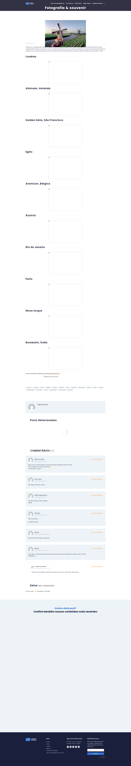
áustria (42, 387)
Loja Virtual (69, 3)
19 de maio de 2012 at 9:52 (40, 497)
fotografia (74, 387)
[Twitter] (28, 393)
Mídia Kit (48, 748)
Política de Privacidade (52, 750)
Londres (100, 387)
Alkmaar (29, 387)
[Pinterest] (30, 393)
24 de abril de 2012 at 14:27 (40, 461)
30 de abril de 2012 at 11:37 (40, 481)
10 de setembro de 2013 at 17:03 (43, 568)
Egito (68, 387)
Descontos (78, 3)
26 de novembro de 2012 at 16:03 (41, 534)
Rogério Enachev (34, 645)
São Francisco (62, 390)
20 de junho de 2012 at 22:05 (40, 515)
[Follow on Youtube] (68, 747)
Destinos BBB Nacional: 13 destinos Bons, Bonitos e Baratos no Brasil (52, 644)
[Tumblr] (32, 393)
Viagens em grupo (97, 3)
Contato (48, 746)
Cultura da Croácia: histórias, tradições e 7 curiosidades (49, 680)
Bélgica (48, 387)
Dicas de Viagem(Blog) (57, 3)
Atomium (36, 387)
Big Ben (54, 387)
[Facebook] (26, 393)
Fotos (47, 744)
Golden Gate (81, 387)
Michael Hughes (30, 390)
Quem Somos (87, 3)
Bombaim (61, 387)
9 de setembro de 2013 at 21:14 (41, 550)
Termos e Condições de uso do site (54, 752)
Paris (46, 390)
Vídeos (48, 742)
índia (95, 387)
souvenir (70, 390)
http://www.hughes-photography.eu (51, 373)
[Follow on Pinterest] (79, 747)
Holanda (89, 387)
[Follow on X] (76, 747)
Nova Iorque (39, 390)
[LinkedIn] (34, 393)
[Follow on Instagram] (70, 747)
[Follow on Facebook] (73, 747)
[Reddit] (36, 393)
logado (35, 591)
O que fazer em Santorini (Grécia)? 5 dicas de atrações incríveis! (51, 717)
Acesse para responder (97, 459)
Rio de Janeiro (53, 390)
